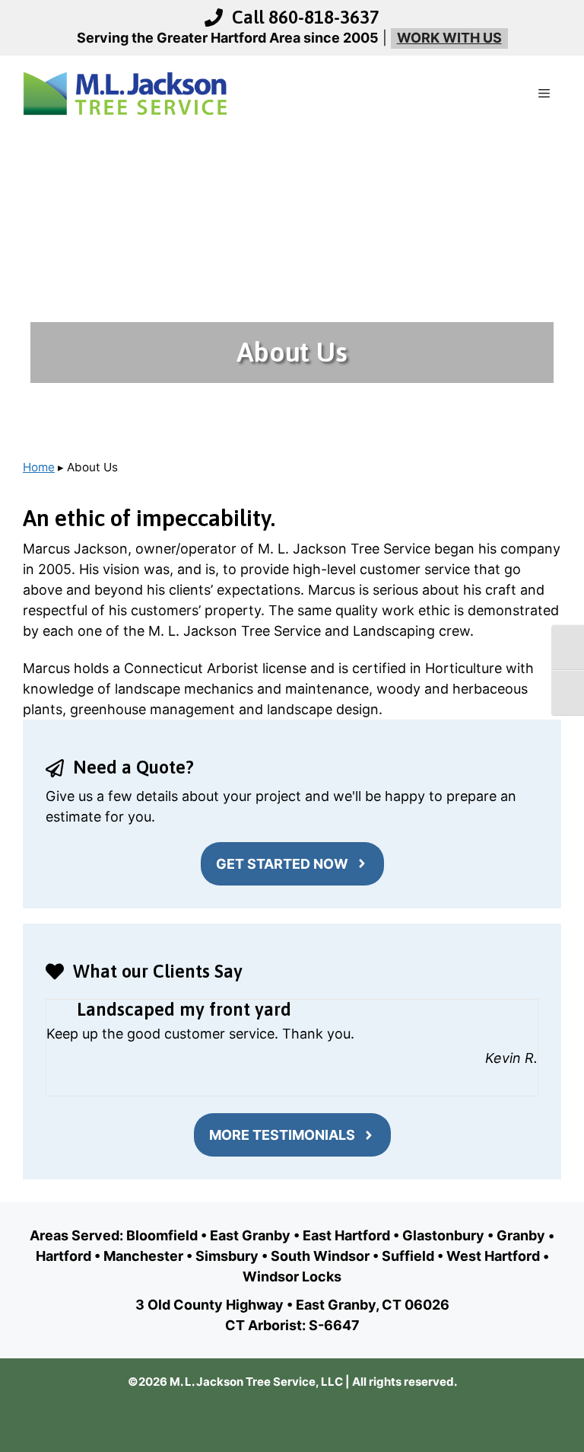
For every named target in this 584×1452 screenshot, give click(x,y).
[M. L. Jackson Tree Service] (125, 93)
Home (39, 467)
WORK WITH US (449, 38)
